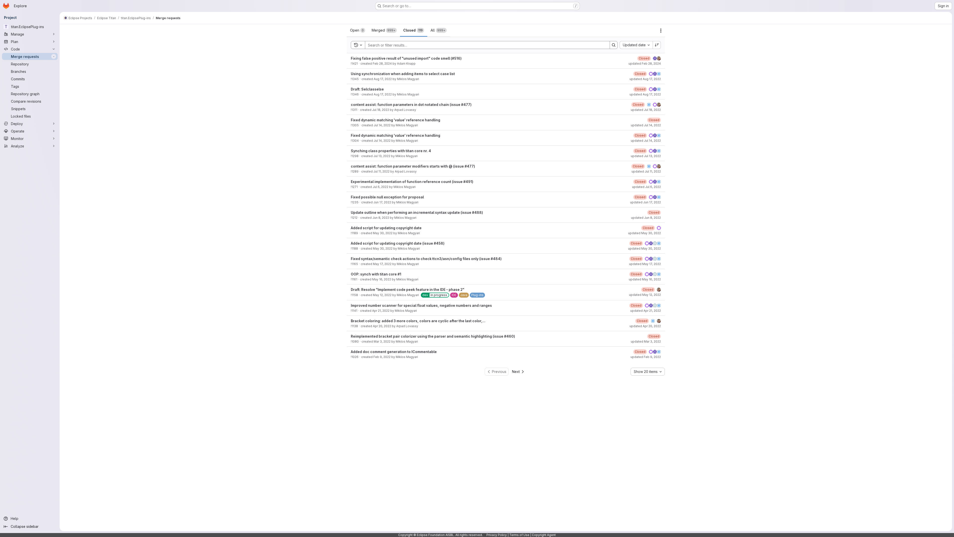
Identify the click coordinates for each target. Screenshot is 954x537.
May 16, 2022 (381, 279)
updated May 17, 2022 (645, 264)
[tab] (357, 30)
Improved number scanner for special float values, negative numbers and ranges (421, 305)
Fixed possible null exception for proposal (387, 197)
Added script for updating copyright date (386, 228)
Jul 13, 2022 (381, 156)
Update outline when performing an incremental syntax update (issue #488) (417, 212)
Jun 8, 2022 (380, 218)
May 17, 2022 (382, 264)
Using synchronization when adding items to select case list (403, 74)
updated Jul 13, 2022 (646, 156)
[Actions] (661, 31)
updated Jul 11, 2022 (646, 171)
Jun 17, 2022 (382, 202)
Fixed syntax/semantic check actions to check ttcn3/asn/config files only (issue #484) (426, 259)
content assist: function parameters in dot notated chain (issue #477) (411, 104)
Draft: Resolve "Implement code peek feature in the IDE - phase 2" (407, 289)
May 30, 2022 (383, 233)
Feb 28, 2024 (382, 63)
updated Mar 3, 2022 (646, 341)
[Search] (614, 45)
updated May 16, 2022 (645, 279)
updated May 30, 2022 (644, 233)
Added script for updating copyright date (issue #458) (397, 243)
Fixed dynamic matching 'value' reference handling (395, 120)
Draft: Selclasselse (367, 89)
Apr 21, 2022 (381, 311)
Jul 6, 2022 (380, 187)
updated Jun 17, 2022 (645, 202)
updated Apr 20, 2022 (645, 326)
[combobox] (636, 45)
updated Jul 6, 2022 (646, 187)
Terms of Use (519, 535)
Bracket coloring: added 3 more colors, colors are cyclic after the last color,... (418, 321)
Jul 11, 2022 (381, 171)
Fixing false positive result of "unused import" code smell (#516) (406, 58)
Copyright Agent (544, 535)
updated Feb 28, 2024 (645, 63)
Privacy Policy (496, 535)
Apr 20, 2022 (382, 326)
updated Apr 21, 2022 (645, 311)
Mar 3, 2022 (382, 341)
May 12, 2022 (382, 295)
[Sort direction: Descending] (657, 45)
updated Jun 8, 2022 (646, 218)
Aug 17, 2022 (383, 79)
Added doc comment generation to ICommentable (394, 352)
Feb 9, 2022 (382, 357)
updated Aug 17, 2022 (645, 79)
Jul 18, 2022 (380, 110)
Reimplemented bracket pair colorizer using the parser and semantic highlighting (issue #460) (433, 336)
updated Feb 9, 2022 (646, 357)
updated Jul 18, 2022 (646, 110)
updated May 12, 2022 (645, 295)
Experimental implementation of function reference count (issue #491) (412, 181)
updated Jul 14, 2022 (646, 125)
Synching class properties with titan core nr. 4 (391, 151)
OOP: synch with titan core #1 (376, 274)
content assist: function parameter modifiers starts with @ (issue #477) (413, 166)
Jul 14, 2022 (382, 125)
